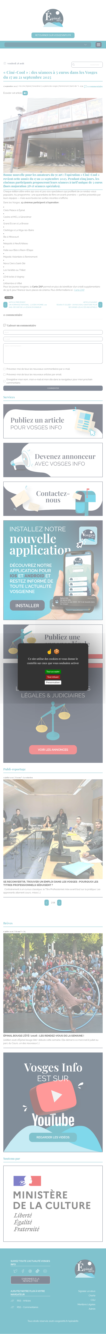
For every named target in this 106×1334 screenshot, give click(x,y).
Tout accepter (52, 671)
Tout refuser (53, 677)
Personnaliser (53, 682)
